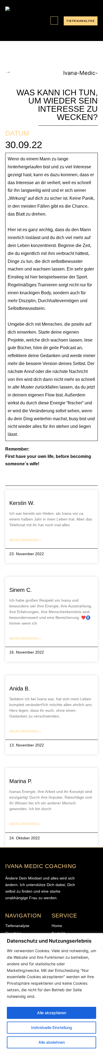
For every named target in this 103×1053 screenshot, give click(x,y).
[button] (54, 20)
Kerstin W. (22, 503)
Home (57, 925)
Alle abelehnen (51, 1042)
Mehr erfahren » (25, 540)
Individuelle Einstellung (51, 1027)
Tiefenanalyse (17, 925)
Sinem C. (20, 590)
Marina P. (20, 781)
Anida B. (20, 689)
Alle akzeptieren (51, 1012)
